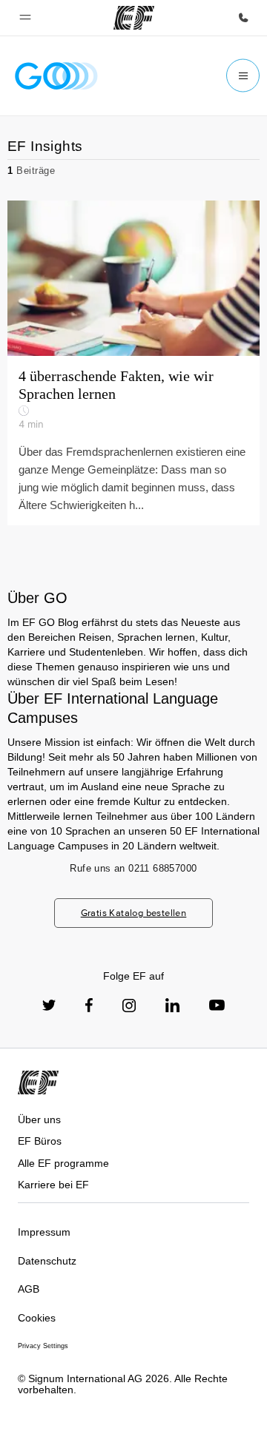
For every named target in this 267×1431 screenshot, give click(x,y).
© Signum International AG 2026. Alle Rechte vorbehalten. (123, 1384)
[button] (25, 18)
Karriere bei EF (53, 1185)
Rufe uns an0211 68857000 (133, 868)
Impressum (44, 1232)
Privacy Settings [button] (43, 1346)
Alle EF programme (63, 1163)
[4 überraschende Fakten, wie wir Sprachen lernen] (133, 363)
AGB (28, 1289)
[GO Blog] (56, 76)
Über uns (39, 1119)
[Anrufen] (243, 18)
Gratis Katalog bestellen (134, 912)
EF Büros (40, 1141)
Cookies (37, 1318)
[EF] (133, 18)
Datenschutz (47, 1261)
